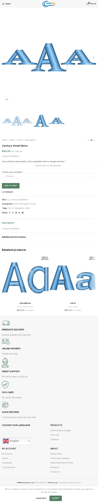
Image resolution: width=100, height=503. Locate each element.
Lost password (8, 467)
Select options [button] (45, 258)
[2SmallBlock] (25, 278)
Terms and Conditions (60, 458)
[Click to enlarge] (7, 99)
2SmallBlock (25, 303)
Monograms (30, 140)
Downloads (7, 463)
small (27, 208)
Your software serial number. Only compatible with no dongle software (33, 162)
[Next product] (94, 140)
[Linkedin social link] (19, 213)
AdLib (73, 303)
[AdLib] (73, 278)
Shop (12, 140)
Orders (5, 458)
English (14, 440)
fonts (10, 208)
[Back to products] (91, 140)
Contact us (55, 472)
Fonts (20, 140)
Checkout (54, 440)
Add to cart (11, 186)
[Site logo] (49, 4)
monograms (18, 208)
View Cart (54, 435)
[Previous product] (88, 140)
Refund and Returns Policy (61, 463)
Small (33, 204)
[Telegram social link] (22, 213)
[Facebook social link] (9, 213)
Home (4, 140)
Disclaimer (54, 467)
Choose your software (12, 172)
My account (7, 454)
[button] (4, 57)
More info (41, 498)
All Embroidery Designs (60, 431)
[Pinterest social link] (16, 213)
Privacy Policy (56, 454)
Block (25, 307)
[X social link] (12, 213)
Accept (55, 498)
